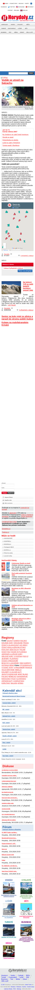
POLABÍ (22, 650)
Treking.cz (5, 532)
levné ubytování (26, 516)
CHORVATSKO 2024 (9, 522)
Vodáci (13, 24)
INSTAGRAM (21, 6)
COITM (4, 749)
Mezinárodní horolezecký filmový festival (14, 696)
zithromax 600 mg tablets (9, 820)
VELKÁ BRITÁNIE (8, 670)
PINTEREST (30, 6)
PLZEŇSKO (14, 658)
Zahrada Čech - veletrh (9, 716)
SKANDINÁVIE (22, 676)
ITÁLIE (13, 679)
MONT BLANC (23, 674)
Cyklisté (19, 24)
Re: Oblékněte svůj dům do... (10, 865)
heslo (3, 487)
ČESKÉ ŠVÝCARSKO (19, 652)
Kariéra (24, 986)
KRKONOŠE (18, 643)
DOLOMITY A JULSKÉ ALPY (12, 672)
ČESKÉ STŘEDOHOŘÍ (10, 661)
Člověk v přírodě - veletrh (10, 736)
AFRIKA (20, 683)
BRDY (25, 645)
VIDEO (6, 3)
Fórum (7, 827)
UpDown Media (8, 989)
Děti (26, 28)
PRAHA (26, 643)
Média (16, 32)
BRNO (11, 665)
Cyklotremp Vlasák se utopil (21, 563)
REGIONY (21, 3)
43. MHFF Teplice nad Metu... (9, 832)
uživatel (4, 483)
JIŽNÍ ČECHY (14, 650)
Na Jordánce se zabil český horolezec (15, 134)
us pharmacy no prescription (10, 770)
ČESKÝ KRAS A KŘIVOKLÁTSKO (14, 647)
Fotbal (3, 860)
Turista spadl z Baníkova (10, 145)
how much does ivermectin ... (10, 797)
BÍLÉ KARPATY (25, 663)
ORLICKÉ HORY (7, 656)
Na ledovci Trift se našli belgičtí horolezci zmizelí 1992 (28, 286)
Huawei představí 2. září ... (9, 843)
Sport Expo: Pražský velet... (9, 871)
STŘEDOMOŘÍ (19, 667)
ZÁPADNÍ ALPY (7, 681)
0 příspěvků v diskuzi (27, 255)
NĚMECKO (12, 676)
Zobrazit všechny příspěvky (12, 829)
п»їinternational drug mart (9, 781)
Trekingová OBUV (9, 547)
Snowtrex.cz (6, 529)
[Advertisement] (17, 52)
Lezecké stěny (8, 556)
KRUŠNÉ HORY (7, 643)
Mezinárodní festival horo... (9, 838)
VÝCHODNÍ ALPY (26, 665)
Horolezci (4, 24)
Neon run (4, 849)
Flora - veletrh (6, 742)
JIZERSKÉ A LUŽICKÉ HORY (12, 654)
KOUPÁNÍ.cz (7, 541)
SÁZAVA (10, 641)
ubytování (12, 513)
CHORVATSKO (18, 681)
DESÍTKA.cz (7, 550)
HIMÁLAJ (18, 670)
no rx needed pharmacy (8, 814)
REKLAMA (16, 10)
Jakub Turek (28, 984)
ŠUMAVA (16, 641)
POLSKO (5, 676)
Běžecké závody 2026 (8, 854)
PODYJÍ (25, 656)
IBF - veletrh (6, 709)
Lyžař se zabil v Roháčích (11, 143)
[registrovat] (10, 493)
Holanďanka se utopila (10, 140)
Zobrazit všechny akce (10, 693)
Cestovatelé (11, 28)
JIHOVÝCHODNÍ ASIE (9, 674)
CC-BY (3, 984)
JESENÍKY (5, 658)
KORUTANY (6, 683)
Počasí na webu (8, 553)
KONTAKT (10, 10)
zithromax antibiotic (7, 786)
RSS (14, 989)
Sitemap (19, 989)
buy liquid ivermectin (7, 792)
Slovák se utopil (7, 137)
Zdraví (22, 32)
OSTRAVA (5, 665)
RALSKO (23, 641)
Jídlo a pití (29, 32)
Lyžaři (20, 28)
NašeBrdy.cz (7, 544)
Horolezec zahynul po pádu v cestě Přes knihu (21, 619)
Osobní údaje (30, 986)
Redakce (13, 986)
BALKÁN (14, 683)
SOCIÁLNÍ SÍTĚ (8, 538)
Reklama (19, 986)
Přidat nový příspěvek (25, 271)
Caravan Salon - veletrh (9, 703)
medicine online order (8, 803)
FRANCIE (28, 667)
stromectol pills (6, 809)
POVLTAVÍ (5, 650)
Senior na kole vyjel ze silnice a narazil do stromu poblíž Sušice (17, 317)
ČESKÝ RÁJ (6, 652)
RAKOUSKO (6, 679)
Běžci (28, 24)
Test (10, 32)
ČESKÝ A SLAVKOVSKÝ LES (12, 645)
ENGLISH (25, 10)
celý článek (12, 305)
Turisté (3, 28)
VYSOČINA (18, 656)
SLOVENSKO (21, 679)
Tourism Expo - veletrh (9, 729)
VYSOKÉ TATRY (13, 3)
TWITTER (12, 6)
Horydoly (6, 254)
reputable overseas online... (9, 775)
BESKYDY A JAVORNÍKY (11, 663)
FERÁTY (27, 3)
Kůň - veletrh (6, 722)
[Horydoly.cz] (17, 17)
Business (3, 32)
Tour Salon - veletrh (8, 756)
